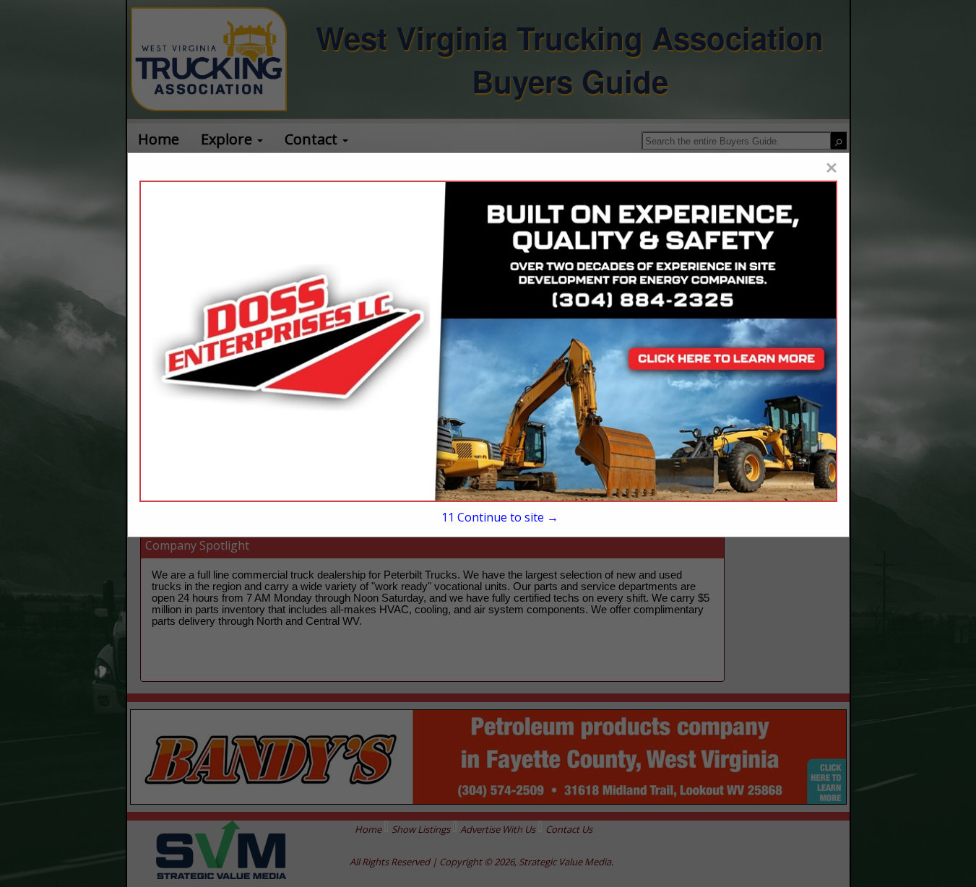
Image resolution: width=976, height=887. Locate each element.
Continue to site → (499, 517)
